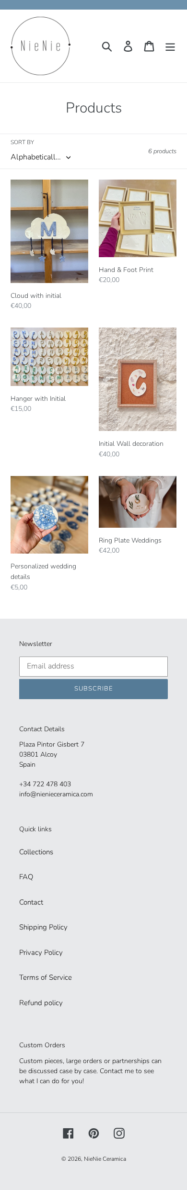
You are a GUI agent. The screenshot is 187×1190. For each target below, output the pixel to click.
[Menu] (170, 46)
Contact (31, 902)
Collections (36, 852)
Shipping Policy (43, 927)
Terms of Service (45, 977)
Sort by (22, 142)
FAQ (26, 877)
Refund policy (41, 1003)
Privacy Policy (41, 952)
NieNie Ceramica (105, 1159)
